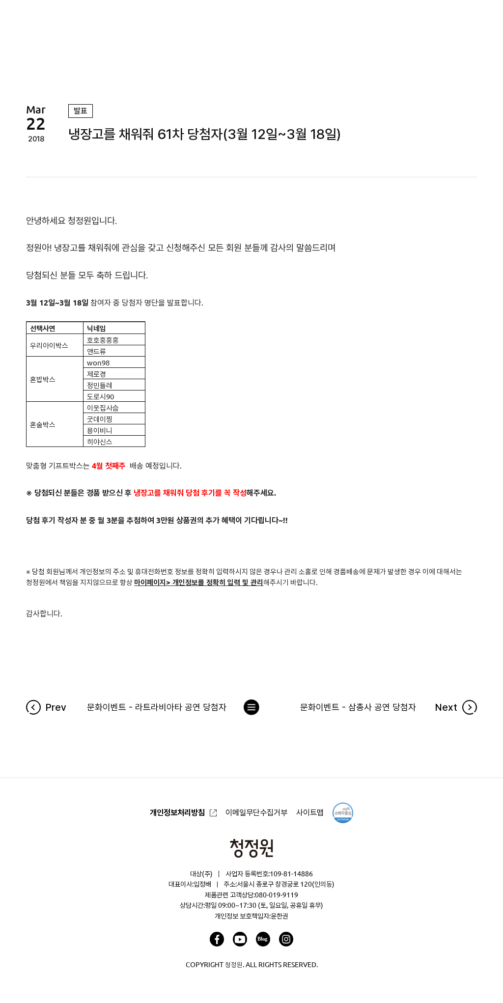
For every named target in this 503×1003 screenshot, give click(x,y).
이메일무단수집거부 (256, 812)
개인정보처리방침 (177, 812)
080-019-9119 (276, 895)
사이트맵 (310, 812)
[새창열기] (217, 939)
